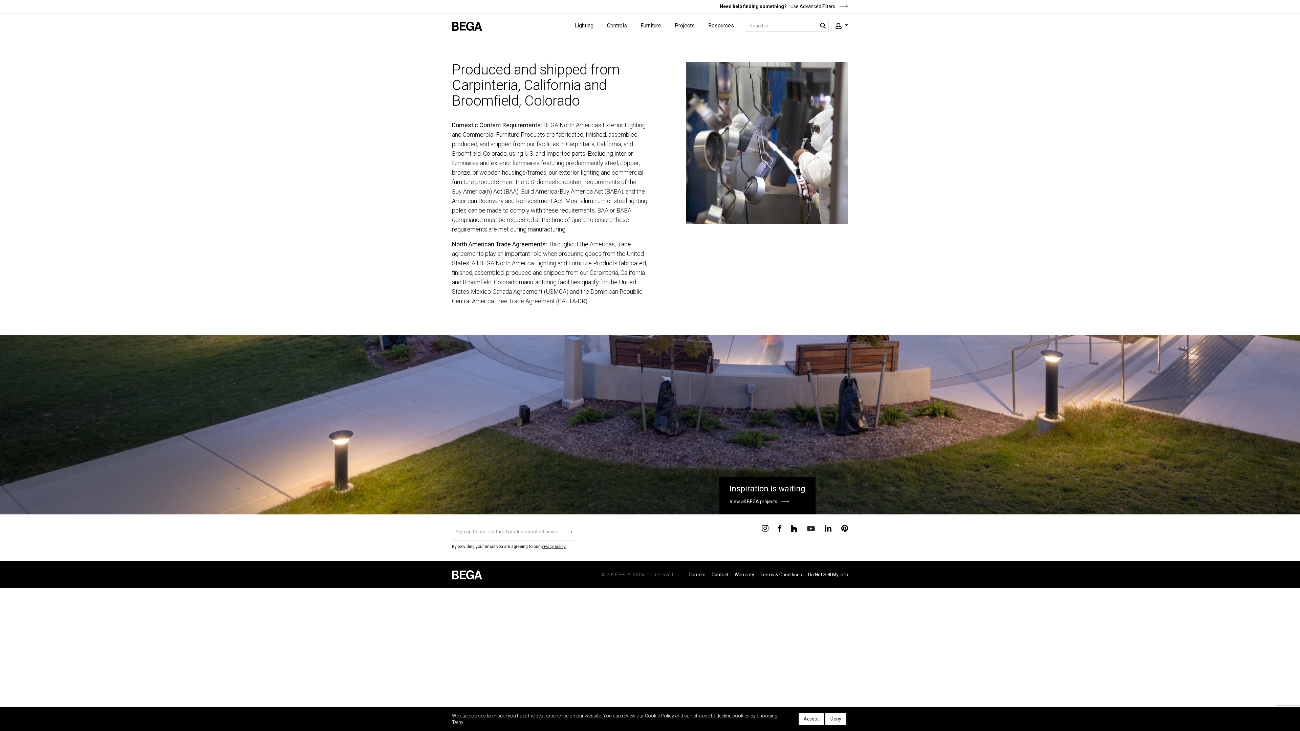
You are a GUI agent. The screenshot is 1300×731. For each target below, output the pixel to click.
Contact (720, 574)
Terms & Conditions (781, 574)
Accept (811, 719)
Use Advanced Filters (812, 6)
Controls (617, 25)
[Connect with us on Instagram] (765, 528)
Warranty (744, 574)
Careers (697, 574)
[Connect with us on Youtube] (811, 528)
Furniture (651, 25)
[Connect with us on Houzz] (794, 528)
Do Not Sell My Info (828, 574)
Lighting (584, 25)
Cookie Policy (659, 715)
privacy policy (553, 546)
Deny (835, 719)
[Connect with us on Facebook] (779, 528)
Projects (685, 25)
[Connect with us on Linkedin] (828, 528)
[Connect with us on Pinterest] (844, 528)
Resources (721, 25)
